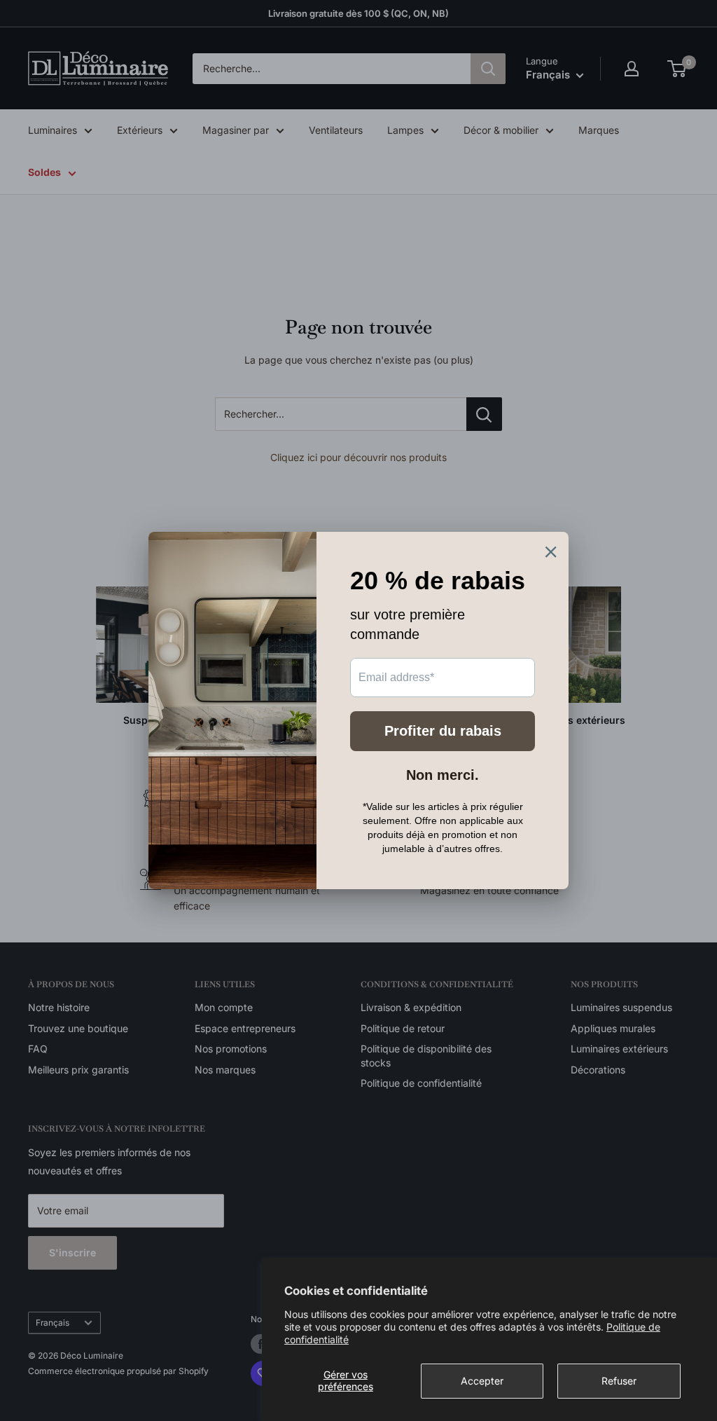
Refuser (618, 1381)
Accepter (482, 1381)
